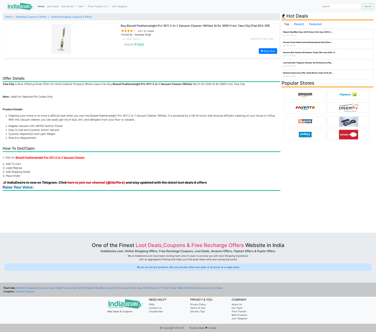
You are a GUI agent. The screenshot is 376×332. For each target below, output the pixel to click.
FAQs (152, 304)
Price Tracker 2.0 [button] (98, 6)
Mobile (20, 287)
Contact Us (155, 307)
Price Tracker (239, 311)
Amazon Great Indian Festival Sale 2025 (61, 287)
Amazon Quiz (200, 287)
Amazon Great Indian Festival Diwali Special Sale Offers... (307, 42)
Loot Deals (53, 6)
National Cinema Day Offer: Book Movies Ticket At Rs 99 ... (308, 73)
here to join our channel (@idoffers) (96, 182)
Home (41, 6)
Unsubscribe (156, 311)
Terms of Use (197, 307)
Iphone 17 (156, 287)
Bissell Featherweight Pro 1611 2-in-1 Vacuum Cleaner (50, 157)
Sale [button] (81, 6)
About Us (237, 304)
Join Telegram (119, 6)
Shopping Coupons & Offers (31, 16)
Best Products (239, 314)
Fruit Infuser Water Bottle (177, 287)
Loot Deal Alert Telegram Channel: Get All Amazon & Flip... (308, 63)
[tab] (287, 24)
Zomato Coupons (25, 291)
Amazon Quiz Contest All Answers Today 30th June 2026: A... (309, 52)
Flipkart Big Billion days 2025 (102, 287)
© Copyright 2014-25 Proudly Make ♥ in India (188, 327)
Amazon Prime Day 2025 (134, 287)
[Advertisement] (141, 67)
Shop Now (269, 51)
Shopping (31, 287)
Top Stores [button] (67, 6)
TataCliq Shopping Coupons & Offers (71, 16)
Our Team (237, 307)
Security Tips (197, 311)
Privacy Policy (198, 304)
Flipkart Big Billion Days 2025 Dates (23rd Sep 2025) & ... (308, 32)
